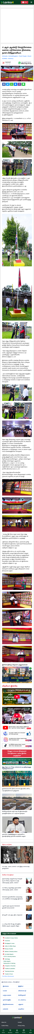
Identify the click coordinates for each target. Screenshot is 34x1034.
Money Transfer (9, 949)
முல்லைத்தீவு (7, 1000)
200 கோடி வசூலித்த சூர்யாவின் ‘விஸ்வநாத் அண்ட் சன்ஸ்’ (11, 889)
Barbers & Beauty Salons (11, 951)
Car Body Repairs (9, 954)
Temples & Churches (10, 966)
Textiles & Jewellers (10, 968)
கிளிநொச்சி (22, 995)
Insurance (7, 941)
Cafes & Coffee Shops (10, 946)
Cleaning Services (9, 971)
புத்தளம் (20, 1004)
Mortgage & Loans (9, 943)
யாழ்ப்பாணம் (7, 995)
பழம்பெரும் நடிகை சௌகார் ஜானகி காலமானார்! (11, 907)
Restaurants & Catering (9, 963)
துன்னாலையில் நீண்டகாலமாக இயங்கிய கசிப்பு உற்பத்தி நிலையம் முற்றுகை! (16, 790)
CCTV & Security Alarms (10, 956)
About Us (3, 1022)
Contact (20, 1022)
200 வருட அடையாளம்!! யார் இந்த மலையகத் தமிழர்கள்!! (15, 868)
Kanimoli (8, 62)
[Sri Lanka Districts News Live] (17, 761)
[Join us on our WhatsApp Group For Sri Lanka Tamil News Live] (25, 63)
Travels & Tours (9, 974)
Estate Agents (7, 961)
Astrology (7, 959)
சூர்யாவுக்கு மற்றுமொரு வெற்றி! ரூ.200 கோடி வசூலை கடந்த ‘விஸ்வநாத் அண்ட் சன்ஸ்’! (12, 881)
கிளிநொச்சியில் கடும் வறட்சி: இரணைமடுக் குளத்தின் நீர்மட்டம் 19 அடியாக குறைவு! (14, 812)
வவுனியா (21, 1009)
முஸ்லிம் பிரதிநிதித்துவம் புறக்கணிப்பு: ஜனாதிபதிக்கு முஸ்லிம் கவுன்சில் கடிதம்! (14, 835)
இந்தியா (20, 986)
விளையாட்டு (22, 991)
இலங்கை (6, 986)
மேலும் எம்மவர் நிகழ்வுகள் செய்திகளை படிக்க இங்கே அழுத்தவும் (17, 753)
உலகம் (5, 991)
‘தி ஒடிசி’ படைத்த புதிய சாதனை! (12, 915)
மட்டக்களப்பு (22, 1000)
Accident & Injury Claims (11, 938)
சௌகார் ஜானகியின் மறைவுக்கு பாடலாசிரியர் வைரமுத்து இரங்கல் (12, 898)
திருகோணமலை (8, 1004)
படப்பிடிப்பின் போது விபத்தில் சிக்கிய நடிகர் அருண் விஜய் (11, 925)
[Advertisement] (17, 26)
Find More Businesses (8, 976)
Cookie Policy (4, 1026)
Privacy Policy (21, 1026)
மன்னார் (5, 1009)
